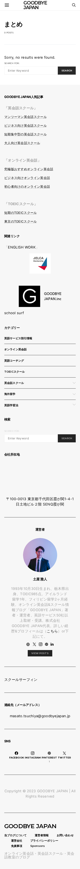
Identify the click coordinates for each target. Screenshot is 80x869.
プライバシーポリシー (44, 840)
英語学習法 (11, 405)
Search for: (11, 63)
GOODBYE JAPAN (30, 826)
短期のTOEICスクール (20, 213)
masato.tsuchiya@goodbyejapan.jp (40, 716)
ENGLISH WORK (22, 247)
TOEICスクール (14, 371)
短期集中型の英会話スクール (25, 134)
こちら (52, 631)
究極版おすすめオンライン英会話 (28, 169)
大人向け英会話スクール (22, 143)
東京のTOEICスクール (20, 221)
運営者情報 (42, 835)
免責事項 (16, 846)
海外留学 (10, 394)
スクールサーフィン (21, 679)
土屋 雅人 (40, 579)
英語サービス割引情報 (18, 338)
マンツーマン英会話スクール (25, 117)
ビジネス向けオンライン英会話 (27, 178)
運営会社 (16, 840)
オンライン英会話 (15, 349)
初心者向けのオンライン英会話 (27, 187)
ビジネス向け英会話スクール (25, 126)
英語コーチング (14, 360)
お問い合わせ (65, 835)
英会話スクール (14, 383)
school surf (14, 313)
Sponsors (37, 846)
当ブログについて (15, 835)
